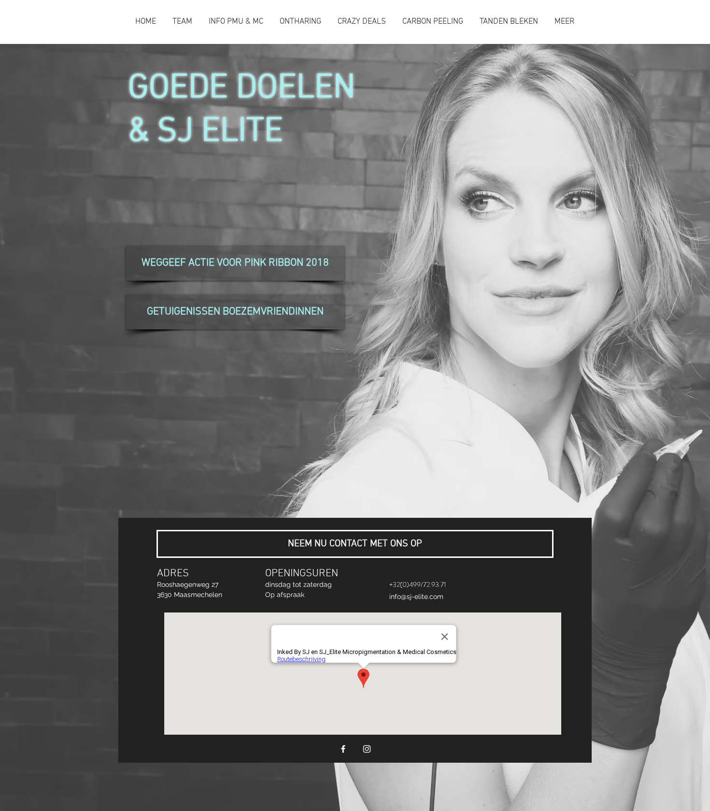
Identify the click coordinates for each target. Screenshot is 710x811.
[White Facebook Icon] (343, 749)
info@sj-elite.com (416, 596)
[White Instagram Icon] (367, 749)
